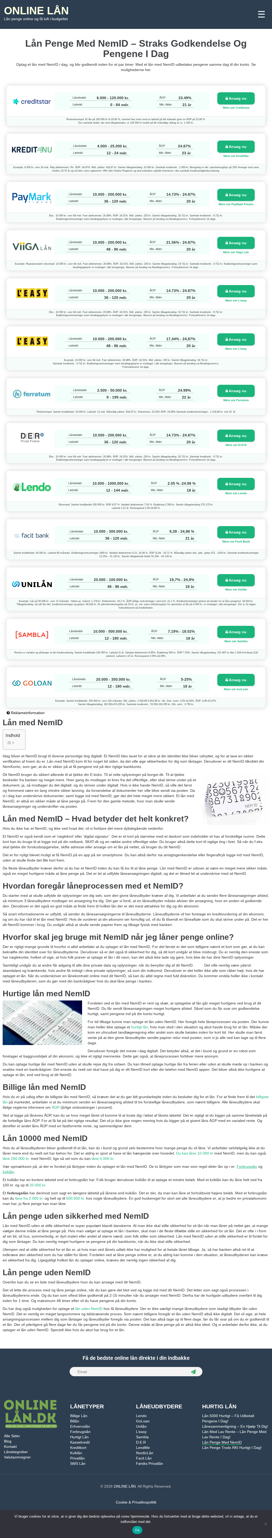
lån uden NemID (89, 1309)
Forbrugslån (80, 1432)
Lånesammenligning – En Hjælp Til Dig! (235, 1426)
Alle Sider (12, 1436)
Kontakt (10, 1446)
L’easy (141, 1432)
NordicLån (144, 1453)
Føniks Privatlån (149, 1463)
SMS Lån (78, 1463)
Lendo (141, 1416)
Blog (7, 1441)
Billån (74, 1421)
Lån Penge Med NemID (222, 1442)
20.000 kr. (37, 1185)
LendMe (143, 1447)
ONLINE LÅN (36, 10)
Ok (137, 1530)
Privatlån (77, 1458)
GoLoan (143, 1421)
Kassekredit (80, 1442)
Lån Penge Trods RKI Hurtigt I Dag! (232, 1447)
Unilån (141, 1426)
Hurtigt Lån (79, 1437)
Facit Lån (144, 1458)
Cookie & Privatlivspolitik (136, 1502)
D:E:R (141, 1442)
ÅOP (56, 1107)
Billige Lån (78, 1416)
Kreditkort (78, 1447)
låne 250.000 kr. (16, 1158)
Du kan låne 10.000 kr (194, 1153)
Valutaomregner (17, 1457)
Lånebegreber (16, 1452)
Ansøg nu (237, 98)
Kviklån (76, 1453)
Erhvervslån (80, 1426)
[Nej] (265, 1524)
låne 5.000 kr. (103, 1158)
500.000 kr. (75, 1198)
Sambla (142, 1437)
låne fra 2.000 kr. (29, 1198)
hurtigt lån (139, 1027)
